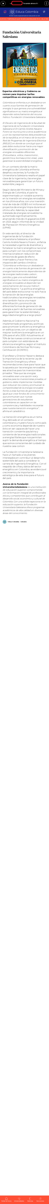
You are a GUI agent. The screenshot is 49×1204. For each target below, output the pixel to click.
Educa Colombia (27, 12)
